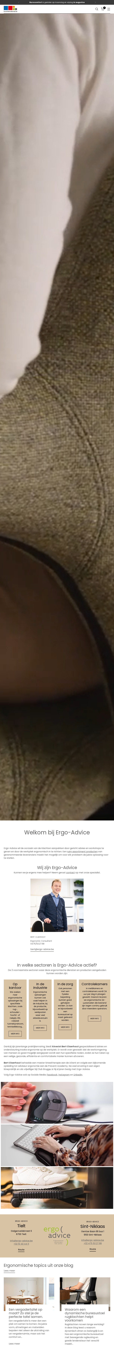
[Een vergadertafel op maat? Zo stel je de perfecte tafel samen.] (29, 1294)
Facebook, (52, 1074)
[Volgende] (95, 2)
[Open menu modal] (109, 9)
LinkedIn (78, 1074)
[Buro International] (11, 9)
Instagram (64, 1074)
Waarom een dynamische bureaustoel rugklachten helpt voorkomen (85, 1315)
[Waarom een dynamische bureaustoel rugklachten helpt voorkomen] (85, 1294)
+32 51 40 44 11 (21, 1243)
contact (70, 872)
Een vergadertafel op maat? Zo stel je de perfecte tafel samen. (26, 1313)
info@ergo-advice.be (21, 1240)
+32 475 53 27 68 (93, 1243)
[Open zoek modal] (97, 9)
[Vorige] (19, 2)
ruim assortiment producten (82, 851)
